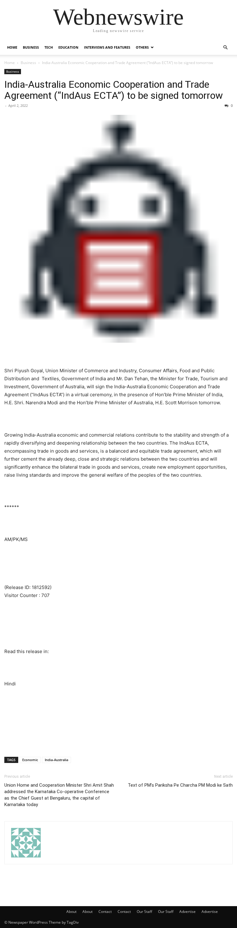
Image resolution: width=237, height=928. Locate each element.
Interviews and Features (107, 47)
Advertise (187, 911)
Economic (30, 759)
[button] (225, 47)
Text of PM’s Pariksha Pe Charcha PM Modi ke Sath (180, 785)
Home (12, 47)
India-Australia (56, 759)
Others (142, 47)
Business (31, 47)
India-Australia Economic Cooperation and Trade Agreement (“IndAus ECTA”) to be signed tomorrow (113, 90)
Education (68, 47)
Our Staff (144, 911)
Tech (48, 47)
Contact (105, 911)
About (71, 911)
